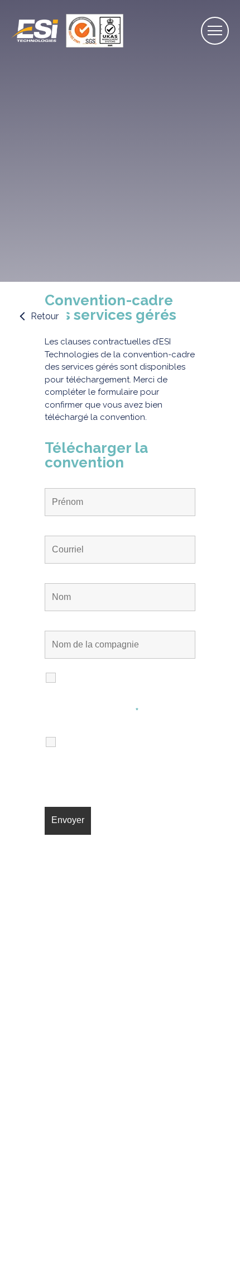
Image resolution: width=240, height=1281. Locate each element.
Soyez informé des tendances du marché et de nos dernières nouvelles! (122, 759)
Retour (45, 316)
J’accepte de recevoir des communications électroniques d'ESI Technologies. (126, 695)
